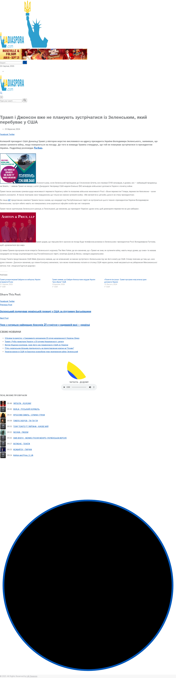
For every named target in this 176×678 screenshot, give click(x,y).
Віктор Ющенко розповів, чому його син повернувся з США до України (36, 345)
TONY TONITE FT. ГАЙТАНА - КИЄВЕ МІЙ (30, 426)
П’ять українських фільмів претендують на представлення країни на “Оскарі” (39, 348)
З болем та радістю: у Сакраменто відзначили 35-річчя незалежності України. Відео (42, 338)
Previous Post (6, 305)
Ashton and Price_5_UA (23, 455)
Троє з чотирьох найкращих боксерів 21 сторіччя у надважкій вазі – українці (45, 325)
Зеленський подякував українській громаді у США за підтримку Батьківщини (45, 311)
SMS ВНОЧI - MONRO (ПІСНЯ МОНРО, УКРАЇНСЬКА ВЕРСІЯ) (40, 438)
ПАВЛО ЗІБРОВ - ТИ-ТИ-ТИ (25, 421)
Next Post (4, 318)
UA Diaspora (31, 676)
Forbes (38, 148)
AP (9, 200)
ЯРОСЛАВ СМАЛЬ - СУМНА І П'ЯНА (29, 415)
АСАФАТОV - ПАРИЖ (22, 449)
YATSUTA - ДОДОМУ (22, 403)
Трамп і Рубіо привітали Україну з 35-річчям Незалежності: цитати (34, 341)
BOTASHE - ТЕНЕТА (21, 444)
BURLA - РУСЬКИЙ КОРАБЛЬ (26, 409)
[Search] (1, 93)
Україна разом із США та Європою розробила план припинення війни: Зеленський (41, 352)
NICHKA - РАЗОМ (20, 432)
